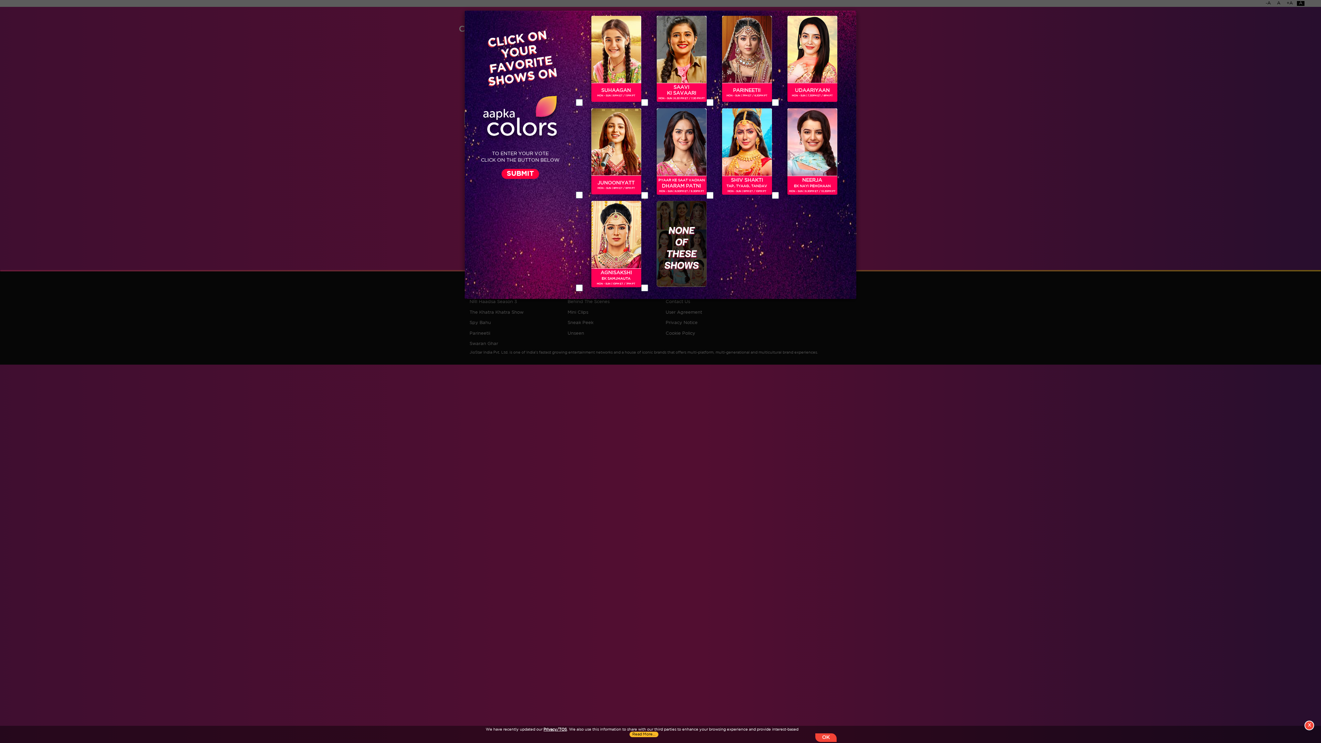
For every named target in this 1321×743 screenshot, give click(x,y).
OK (826, 737)
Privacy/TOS (555, 729)
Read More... (644, 734)
